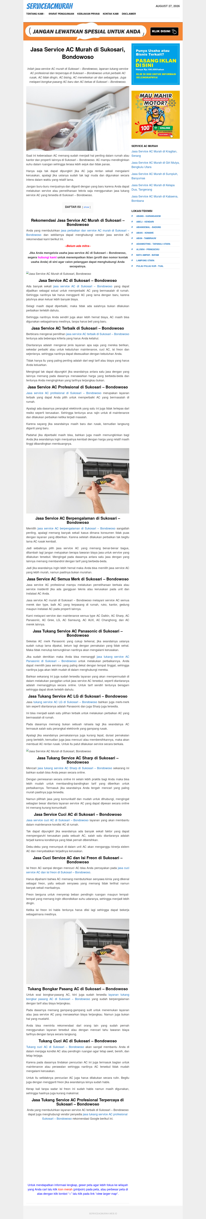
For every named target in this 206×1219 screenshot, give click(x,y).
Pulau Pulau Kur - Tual (150, 266)
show (86, 207)
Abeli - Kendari (145, 221)
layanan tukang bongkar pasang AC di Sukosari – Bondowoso (77, 996)
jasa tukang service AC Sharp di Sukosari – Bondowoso (75, 768)
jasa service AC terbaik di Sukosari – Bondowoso (97, 334)
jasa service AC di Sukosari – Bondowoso (82, 286)
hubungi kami (47, 257)
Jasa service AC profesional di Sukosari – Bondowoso (63, 393)
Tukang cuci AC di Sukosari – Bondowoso (55, 1047)
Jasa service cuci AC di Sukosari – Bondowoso (57, 820)
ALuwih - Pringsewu (147, 249)
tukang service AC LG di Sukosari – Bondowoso (65, 702)
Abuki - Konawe (145, 232)
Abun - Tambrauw (146, 238)
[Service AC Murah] (49, 5)
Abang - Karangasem (148, 216)
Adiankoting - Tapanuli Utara (153, 243)
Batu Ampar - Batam (147, 254)
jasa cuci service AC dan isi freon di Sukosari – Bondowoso (77, 870)
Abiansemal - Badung (148, 227)
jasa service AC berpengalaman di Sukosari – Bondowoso (76, 528)
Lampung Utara (145, 260)
